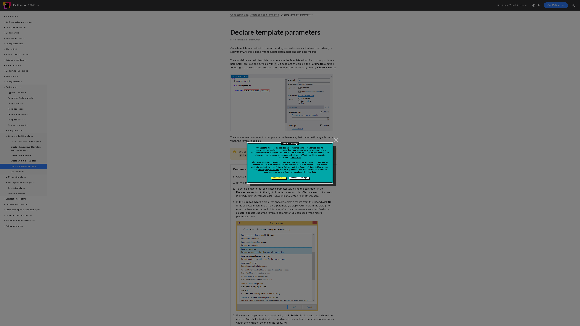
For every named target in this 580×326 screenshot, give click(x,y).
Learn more (296, 157)
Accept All (278, 178)
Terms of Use (306, 167)
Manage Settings (299, 178)
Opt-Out (311, 172)
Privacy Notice (283, 167)
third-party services (268, 169)
